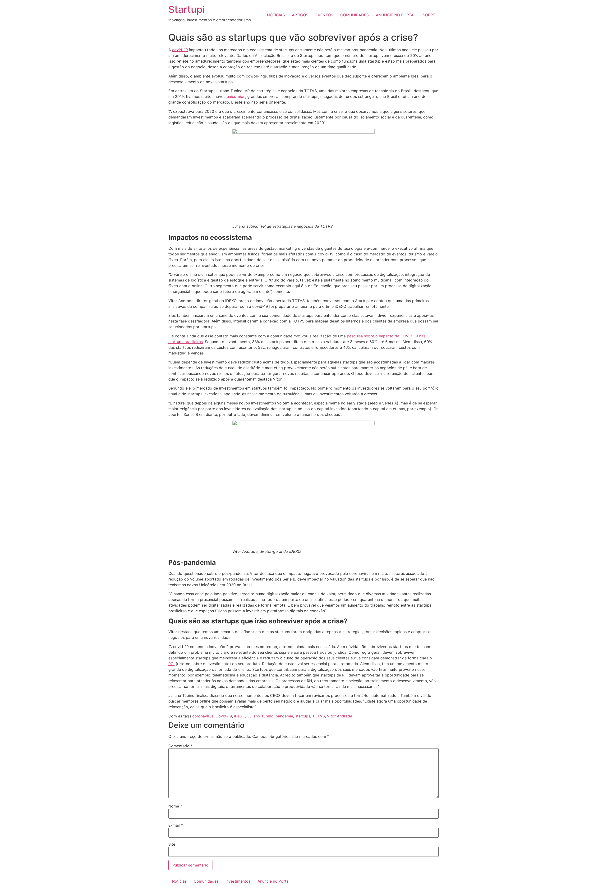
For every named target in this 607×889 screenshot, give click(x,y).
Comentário (180, 746)
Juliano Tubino (260, 716)
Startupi (186, 9)
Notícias (179, 881)
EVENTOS (324, 15)
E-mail (175, 825)
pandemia (284, 716)
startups (302, 716)
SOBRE (429, 15)
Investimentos (237, 881)
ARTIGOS (300, 15)
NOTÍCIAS (276, 15)
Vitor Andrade (339, 716)
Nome (175, 806)
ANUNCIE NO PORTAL (396, 15)
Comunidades (206, 881)
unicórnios (236, 96)
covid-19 (180, 49)
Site (171, 844)
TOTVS (318, 716)
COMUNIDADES (354, 15)
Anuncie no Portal (274, 881)
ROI (171, 663)
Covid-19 (224, 716)
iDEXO (239, 716)
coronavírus (202, 716)
